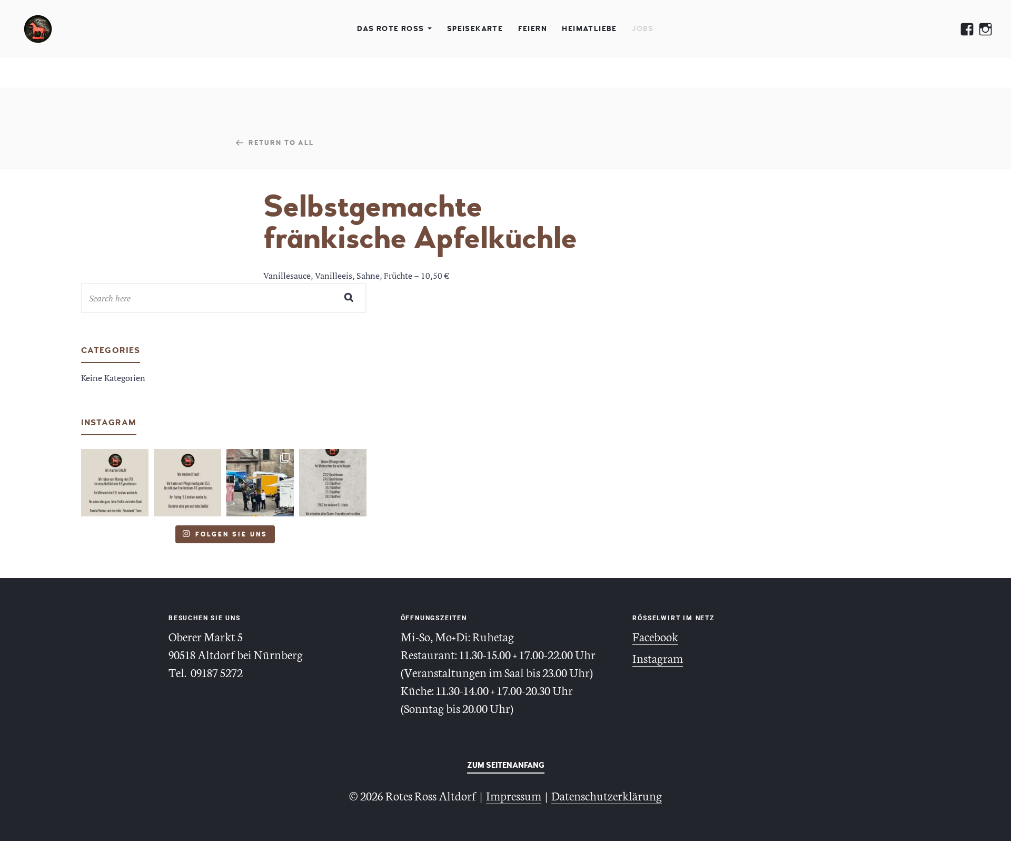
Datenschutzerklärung (606, 795)
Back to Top (505, 767)
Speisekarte (475, 28)
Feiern (532, 28)
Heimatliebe (589, 28)
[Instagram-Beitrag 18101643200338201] (114, 482)
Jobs (643, 28)
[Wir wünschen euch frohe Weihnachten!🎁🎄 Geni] (332, 482)
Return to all (281, 142)
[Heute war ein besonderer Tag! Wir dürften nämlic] (260, 482)
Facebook (655, 636)
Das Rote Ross (390, 28)
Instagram (657, 657)
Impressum (513, 795)
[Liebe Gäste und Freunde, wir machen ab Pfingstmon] (187, 482)
